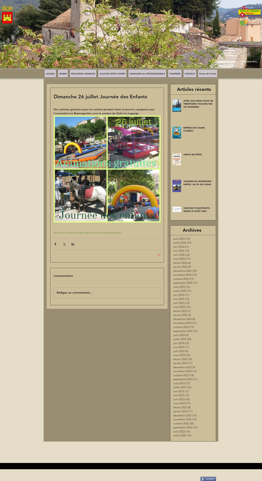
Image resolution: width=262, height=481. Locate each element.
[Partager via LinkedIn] (73, 244)
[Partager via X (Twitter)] (64, 244)
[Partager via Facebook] (55, 244)
